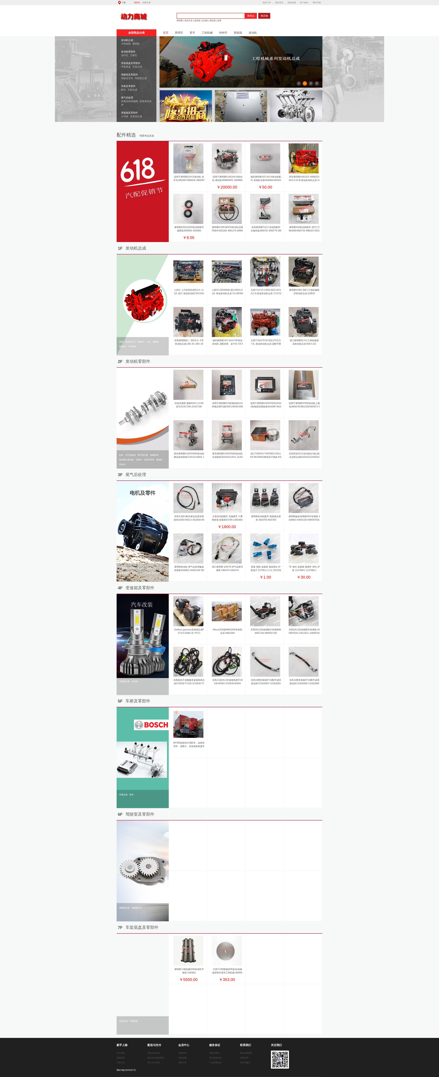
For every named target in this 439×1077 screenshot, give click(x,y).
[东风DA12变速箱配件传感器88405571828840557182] (265, 611)
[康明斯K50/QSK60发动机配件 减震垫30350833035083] (188, 209)
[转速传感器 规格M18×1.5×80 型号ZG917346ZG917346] (188, 385)
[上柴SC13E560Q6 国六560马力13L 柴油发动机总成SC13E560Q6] (227, 271)
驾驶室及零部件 (129, 74)
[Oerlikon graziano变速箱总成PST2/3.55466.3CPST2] (188, 611)
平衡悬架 (126, 66)
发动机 (253, 32)
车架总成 (137, 66)
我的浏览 (279, 2)
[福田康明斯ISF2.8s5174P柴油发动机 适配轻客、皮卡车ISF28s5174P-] (227, 322)
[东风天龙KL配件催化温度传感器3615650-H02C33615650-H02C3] (188, 498)
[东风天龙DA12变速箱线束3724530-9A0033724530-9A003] (227, 661)
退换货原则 (214, 1053)
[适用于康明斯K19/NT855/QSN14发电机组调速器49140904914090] (265, 385)
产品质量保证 (215, 1062)
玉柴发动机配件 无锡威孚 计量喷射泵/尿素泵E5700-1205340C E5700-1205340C (227, 520)
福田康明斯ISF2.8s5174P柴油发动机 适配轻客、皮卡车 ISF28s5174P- (227, 344)
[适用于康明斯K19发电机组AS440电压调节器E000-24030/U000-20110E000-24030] (227, 385)
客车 (192, 32)
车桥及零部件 (128, 86)
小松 (148, 342)
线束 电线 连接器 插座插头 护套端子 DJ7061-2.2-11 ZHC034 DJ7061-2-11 (266, 570)
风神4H (141, 342)
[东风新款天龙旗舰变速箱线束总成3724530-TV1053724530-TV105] (188, 661)
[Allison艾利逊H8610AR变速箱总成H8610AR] (227, 611)
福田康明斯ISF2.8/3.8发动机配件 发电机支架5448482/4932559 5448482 (266, 180)
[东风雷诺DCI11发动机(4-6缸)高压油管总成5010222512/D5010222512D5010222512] (304, 435)
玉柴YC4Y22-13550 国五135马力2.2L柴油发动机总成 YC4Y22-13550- (265, 293)
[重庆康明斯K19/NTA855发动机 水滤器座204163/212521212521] (227, 435)
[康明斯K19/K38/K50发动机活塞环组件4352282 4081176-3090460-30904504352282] (227, 209)
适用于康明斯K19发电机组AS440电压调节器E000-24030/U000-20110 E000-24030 (227, 406)
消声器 (132, 568)
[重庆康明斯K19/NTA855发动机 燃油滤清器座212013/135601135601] (188, 435)
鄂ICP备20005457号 (126, 1070)
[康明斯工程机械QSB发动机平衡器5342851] (188, 951)
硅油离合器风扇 (126, 459)
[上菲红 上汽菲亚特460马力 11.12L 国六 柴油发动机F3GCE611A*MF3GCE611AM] (188, 271)
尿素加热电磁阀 (129, 101)
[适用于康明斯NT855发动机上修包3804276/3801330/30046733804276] (304, 385)
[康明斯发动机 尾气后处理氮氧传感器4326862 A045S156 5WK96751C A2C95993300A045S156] (188, 548)
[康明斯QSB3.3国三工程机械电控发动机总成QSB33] (304, 271)
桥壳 (123, 89)
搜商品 (250, 15)
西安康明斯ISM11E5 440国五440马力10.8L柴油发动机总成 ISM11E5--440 (304, 180)
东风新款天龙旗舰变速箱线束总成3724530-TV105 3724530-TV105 (189, 683)
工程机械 (207, 32)
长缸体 (122, 464)
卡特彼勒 (126, 43)
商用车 (179, 32)
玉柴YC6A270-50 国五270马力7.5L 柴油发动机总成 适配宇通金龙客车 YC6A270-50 (266, 344)
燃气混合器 (143, 455)
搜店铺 (264, 15)
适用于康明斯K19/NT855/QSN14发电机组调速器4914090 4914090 (265, 406)
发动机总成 (127, 40)
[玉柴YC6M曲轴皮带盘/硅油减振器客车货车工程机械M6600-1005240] (227, 951)
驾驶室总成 (141, 78)
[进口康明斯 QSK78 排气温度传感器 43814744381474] (227, 548)
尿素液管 (156, 573)
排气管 (135, 573)
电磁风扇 (154, 455)
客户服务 (304, 2)
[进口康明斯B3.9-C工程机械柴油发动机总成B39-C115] (304, 322)
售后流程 (121, 1053)
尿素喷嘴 (123, 568)
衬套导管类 (149, 459)
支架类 (139, 459)
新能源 (238, 32)
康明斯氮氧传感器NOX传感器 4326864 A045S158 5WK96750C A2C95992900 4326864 (304, 520)
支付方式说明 (153, 1062)
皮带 (219, 20)
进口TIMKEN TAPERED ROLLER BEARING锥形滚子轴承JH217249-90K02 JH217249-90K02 (265, 457)
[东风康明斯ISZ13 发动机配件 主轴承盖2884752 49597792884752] (265, 209)
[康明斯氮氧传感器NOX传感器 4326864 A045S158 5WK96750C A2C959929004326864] (304, 498)
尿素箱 (122, 577)
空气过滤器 (145, 573)
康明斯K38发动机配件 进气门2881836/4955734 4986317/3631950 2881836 (304, 230)
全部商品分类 (136, 32)
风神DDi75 (130, 342)
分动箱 (124, 116)
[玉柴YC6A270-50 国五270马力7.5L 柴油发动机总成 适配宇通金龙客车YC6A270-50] (265, 322)
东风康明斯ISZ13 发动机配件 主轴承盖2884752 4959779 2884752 (266, 230)
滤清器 (197, 20)
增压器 (213, 20)
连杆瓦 (124, 55)
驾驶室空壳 (127, 78)
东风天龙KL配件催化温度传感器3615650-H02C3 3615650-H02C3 (189, 520)
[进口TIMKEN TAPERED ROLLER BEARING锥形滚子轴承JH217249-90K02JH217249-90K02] (265, 435)
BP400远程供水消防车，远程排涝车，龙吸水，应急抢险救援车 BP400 (189, 746)
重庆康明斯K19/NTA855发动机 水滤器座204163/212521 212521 (227, 457)
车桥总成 (132, 89)
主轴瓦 (133, 55)
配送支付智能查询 (155, 1058)
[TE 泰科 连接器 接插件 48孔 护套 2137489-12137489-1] (304, 548)
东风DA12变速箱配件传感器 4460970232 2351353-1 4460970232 (304, 633)
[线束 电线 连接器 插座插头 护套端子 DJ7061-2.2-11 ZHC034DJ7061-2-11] (265, 548)
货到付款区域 (153, 1053)
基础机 (159, 459)
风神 (121, 342)
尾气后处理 (127, 97)
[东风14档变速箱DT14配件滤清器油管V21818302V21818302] (265, 661)
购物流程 (121, 1058)
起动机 (205, 20)
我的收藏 (292, 2)
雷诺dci (122, 346)
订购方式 (121, 1062)
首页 (165, 32)
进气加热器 (130, 455)
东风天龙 (188, 20)
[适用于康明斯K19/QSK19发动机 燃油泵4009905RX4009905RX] (227, 158)
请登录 (137, 2)
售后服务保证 (215, 1058)
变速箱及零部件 (129, 112)
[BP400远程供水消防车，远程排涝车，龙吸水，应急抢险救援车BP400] (188, 724)
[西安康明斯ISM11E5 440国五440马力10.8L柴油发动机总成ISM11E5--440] (304, 158)
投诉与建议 (245, 1062)
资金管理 (182, 1053)
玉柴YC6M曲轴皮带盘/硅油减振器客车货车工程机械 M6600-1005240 (227, 972)
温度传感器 (151, 568)
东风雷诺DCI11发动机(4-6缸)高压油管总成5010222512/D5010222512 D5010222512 (304, 457)
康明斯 (180, 20)
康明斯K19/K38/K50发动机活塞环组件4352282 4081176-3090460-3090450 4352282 (227, 230)
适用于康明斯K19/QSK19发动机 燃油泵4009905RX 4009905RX (227, 180)
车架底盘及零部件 (130, 63)
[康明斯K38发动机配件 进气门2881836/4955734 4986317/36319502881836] (304, 209)
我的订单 (267, 2)
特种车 (223, 32)
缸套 (121, 455)
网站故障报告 (246, 1053)
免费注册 (146, 2)
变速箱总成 (136, 116)
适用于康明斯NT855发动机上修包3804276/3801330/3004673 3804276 (304, 406)
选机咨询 (244, 1058)
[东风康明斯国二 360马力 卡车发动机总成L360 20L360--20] (188, 322)
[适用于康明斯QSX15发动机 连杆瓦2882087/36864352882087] (188, 158)
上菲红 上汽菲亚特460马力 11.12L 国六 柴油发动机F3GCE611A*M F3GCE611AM (189, 293)
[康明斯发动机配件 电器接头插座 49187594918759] (265, 498)
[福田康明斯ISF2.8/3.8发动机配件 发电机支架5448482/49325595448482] (265, 158)
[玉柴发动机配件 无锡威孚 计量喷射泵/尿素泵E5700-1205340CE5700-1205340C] (227, 498)
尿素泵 (141, 568)
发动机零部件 (128, 51)
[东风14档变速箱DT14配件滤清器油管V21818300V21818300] (304, 661)
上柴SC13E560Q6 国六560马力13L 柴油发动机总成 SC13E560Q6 (227, 293)
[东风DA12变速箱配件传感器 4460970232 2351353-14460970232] (304, 611)
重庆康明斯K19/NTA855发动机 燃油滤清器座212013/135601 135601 (189, 457)
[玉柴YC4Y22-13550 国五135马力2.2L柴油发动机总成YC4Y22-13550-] (265, 271)
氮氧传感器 (124, 573)
